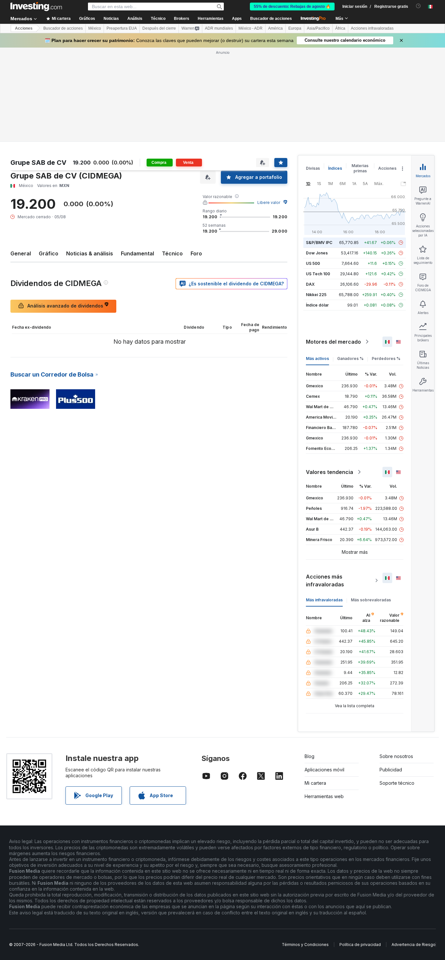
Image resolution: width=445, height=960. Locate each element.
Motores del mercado (333, 341)
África (340, 28)
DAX (310, 284)
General (20, 253)
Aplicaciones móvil (324, 769)
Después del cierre (159, 28)
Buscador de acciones (271, 18)
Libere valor (268, 202)
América (275, 28)
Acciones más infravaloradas (325, 580)
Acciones (24, 28)
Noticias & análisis (89, 253)
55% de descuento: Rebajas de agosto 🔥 (292, 6)
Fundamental (137, 253)
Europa (294, 28)
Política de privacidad (360, 944)
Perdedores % (386, 358)
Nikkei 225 (316, 294)
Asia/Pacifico (318, 28)
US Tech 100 (318, 273)
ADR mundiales (219, 28)
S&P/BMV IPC (319, 242)
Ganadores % (350, 358)
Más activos (317, 358)
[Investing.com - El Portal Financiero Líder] (36, 6)
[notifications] (418, 6)
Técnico (172, 253)
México (94, 28)
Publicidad (391, 769)
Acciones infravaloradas (372, 28)
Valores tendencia (329, 472)
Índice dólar (317, 305)
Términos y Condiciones (305, 944)
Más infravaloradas (324, 599)
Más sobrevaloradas (371, 599)
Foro (196, 253)
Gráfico (48, 253)
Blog (309, 756)
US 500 (313, 263)
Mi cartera (315, 783)
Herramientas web (324, 796)
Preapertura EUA (122, 28)
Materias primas (360, 168)
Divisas (313, 168)
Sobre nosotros (396, 756)
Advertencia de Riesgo (414, 944)
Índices (335, 168)
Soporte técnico (397, 783)
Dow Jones (317, 253)
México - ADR (250, 28)
